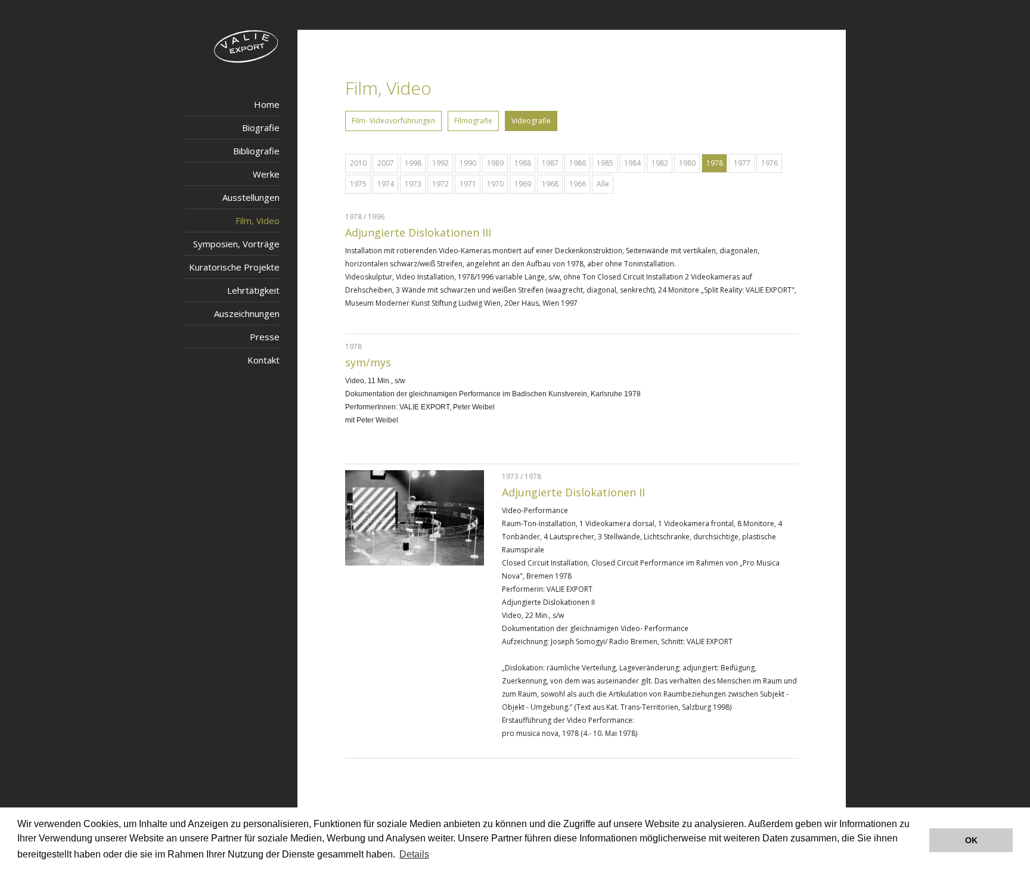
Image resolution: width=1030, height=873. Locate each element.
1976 (769, 163)
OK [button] (971, 840)
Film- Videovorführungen (393, 121)
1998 (413, 163)
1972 (440, 184)
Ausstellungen (251, 197)
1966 (577, 184)
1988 (522, 163)
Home (267, 104)
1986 (577, 163)
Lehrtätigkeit (253, 290)
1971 (468, 184)
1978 (714, 163)
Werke (266, 174)
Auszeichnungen (247, 313)
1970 (495, 184)
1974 (385, 184)
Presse (265, 337)
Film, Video (257, 220)
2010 (358, 163)
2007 (385, 163)
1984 (632, 163)
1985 (605, 163)
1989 (495, 163)
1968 (550, 184)
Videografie (531, 121)
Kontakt (263, 360)
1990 (468, 163)
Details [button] (414, 854)
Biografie (261, 127)
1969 (522, 184)
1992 (440, 163)
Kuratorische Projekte (234, 267)
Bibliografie (256, 151)
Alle (603, 184)
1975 (358, 184)
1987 (550, 163)
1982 (659, 163)
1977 (742, 163)
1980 (687, 163)
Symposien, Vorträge (236, 244)
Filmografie (473, 121)
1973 (413, 184)
